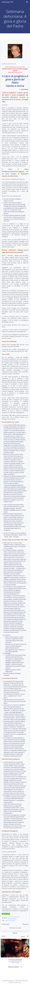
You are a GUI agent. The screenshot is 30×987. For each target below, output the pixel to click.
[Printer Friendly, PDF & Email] (6, 913)
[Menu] (27, 2)
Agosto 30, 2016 (12, 63)
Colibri (19, 982)
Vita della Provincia (12, 918)
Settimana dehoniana (10, 920)
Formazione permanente (14, 917)
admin (4, 63)
